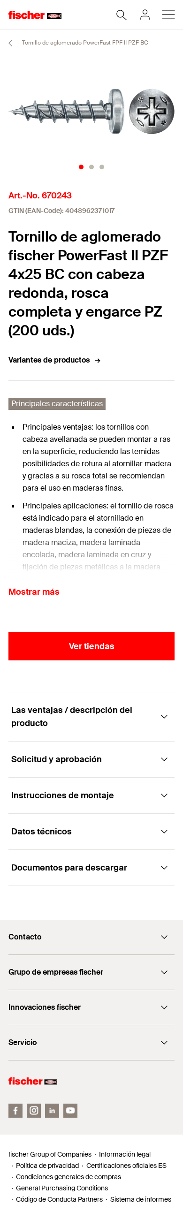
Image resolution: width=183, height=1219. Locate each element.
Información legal (125, 1154)
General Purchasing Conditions (62, 1188)
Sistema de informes (140, 1199)
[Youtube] (70, 1111)
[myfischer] (145, 14)
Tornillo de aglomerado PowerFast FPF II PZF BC (84, 42)
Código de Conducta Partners (59, 1199)
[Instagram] (34, 1111)
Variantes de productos (49, 360)
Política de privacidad (47, 1165)
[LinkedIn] (52, 1111)
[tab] (81, 167)
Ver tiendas (91, 646)
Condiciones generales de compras (68, 1177)
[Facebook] (15, 1111)
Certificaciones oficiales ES (126, 1165)
